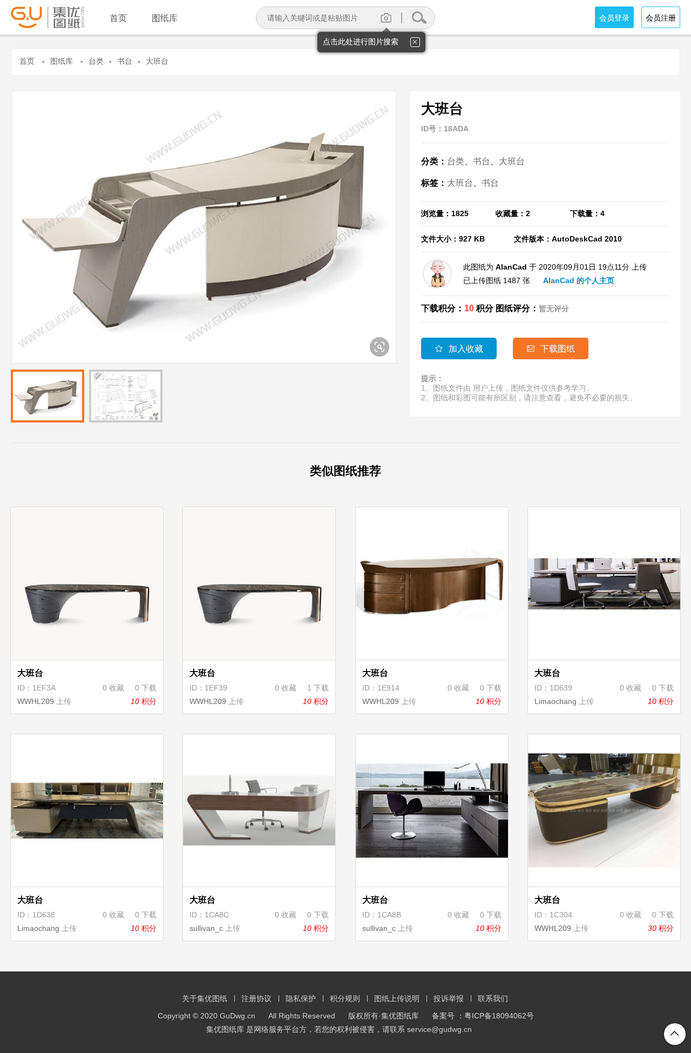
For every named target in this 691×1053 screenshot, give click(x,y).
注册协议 (256, 998)
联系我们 (493, 998)
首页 (27, 61)
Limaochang (555, 701)
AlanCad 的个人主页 (578, 280)
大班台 (157, 61)
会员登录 (614, 18)
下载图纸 (550, 348)
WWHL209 (35, 701)
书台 (124, 61)
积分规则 (345, 998)
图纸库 (61, 61)
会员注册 (661, 18)
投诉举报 (448, 998)
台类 (96, 61)
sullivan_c (206, 928)
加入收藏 (459, 348)
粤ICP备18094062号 (499, 1015)
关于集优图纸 (204, 998)
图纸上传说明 (396, 998)
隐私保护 (301, 998)
